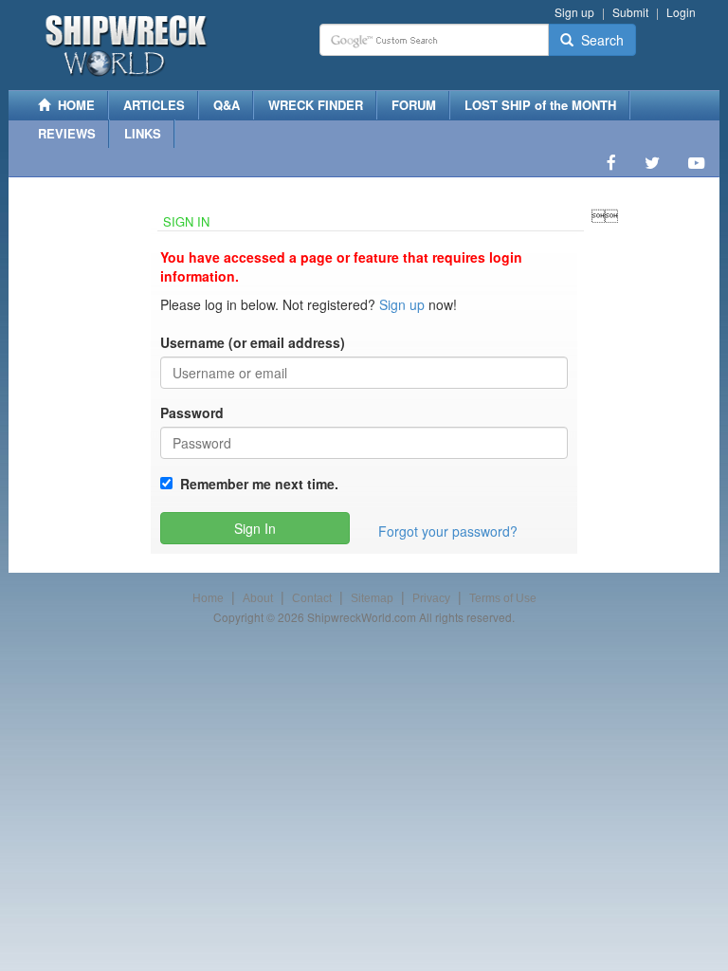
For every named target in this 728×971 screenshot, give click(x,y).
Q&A (226, 105)
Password (192, 412)
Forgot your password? (448, 531)
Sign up (574, 12)
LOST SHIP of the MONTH (540, 105)
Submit (630, 12)
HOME (72, 105)
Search (598, 39)
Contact (312, 598)
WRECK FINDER (315, 105)
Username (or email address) (252, 342)
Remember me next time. (255, 483)
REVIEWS (67, 133)
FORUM (413, 105)
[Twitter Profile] (652, 162)
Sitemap (372, 598)
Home (208, 598)
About (258, 598)
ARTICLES (154, 105)
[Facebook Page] (611, 162)
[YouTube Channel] (696, 162)
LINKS (142, 133)
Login (681, 12)
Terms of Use (503, 598)
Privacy (431, 598)
